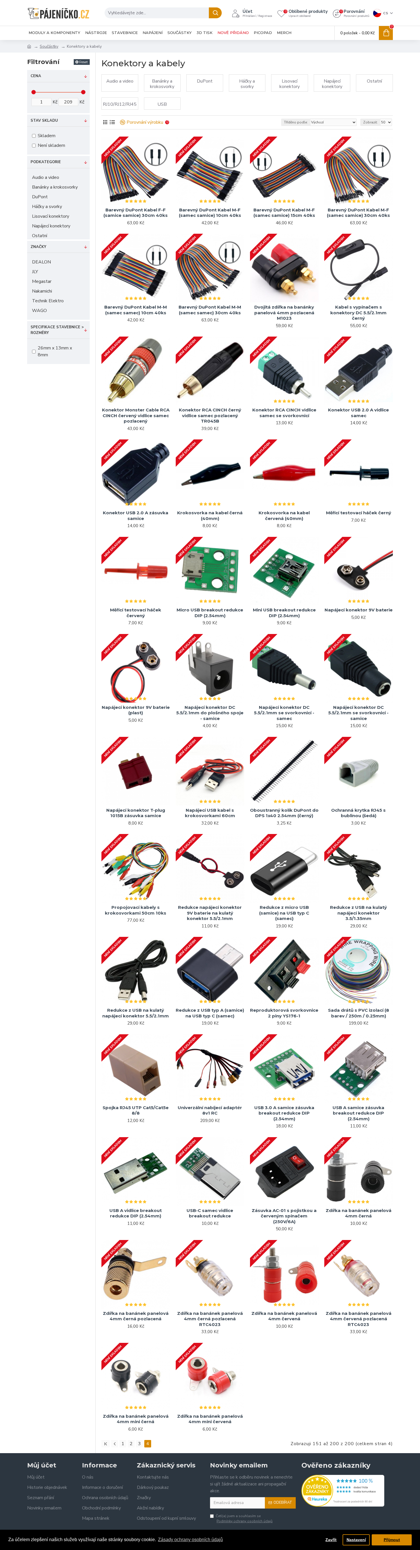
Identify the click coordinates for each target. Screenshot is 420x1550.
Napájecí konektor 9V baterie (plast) (136, 710)
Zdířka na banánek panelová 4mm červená (284, 1316)
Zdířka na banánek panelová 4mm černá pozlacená (136, 1316)
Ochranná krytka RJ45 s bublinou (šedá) (358, 813)
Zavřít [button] (331, 1539)
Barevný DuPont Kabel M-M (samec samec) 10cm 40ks (135, 309)
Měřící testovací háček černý (358, 512)
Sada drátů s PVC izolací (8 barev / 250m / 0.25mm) (358, 1013)
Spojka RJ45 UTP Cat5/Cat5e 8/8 (136, 1110)
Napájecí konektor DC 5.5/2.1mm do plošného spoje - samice (209, 713)
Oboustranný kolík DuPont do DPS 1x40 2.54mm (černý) (284, 813)
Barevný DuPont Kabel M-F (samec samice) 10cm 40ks (210, 212)
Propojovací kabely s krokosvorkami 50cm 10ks (135, 910)
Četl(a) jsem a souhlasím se (244, 1518)
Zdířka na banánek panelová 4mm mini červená (210, 1419)
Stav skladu (44, 120)
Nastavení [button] (356, 1539)
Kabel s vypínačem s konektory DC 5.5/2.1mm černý (358, 312)
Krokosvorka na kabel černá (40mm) (210, 515)
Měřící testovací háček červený (135, 612)
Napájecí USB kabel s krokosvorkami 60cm (210, 813)
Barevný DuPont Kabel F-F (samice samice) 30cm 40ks (135, 212)
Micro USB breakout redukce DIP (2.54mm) (210, 612)
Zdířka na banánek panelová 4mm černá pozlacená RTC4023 (210, 1319)
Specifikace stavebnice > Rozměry (57, 330)
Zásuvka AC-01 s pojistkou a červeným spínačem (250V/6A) (284, 1216)
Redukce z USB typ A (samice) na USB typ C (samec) (210, 1013)
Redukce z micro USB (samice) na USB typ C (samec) (284, 913)
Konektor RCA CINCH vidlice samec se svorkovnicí (284, 412)
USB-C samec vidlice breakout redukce (210, 1213)
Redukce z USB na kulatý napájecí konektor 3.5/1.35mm (358, 913)
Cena (36, 76)
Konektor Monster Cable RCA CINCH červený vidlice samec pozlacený (135, 415)
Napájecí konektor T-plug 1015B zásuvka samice (135, 813)
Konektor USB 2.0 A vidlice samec (358, 412)
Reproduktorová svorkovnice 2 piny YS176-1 (284, 1013)
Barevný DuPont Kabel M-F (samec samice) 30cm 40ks (358, 212)
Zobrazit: (370, 122)
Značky (38, 246)
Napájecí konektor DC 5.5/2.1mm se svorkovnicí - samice (358, 713)
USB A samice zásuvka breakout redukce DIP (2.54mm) (358, 1113)
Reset (83, 62)
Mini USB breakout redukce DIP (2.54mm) (284, 612)
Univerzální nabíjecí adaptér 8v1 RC (210, 1110)
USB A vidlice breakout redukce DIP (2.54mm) (135, 1213)
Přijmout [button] (392, 1539)
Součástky (49, 46)
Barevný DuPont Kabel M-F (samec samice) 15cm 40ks (284, 212)
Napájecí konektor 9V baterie (359, 610)
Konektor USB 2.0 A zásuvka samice (135, 515)
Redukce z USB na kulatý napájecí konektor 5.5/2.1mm (135, 1013)
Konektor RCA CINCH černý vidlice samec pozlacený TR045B (210, 415)
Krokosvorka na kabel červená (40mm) (284, 515)
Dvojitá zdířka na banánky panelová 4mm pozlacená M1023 (284, 312)
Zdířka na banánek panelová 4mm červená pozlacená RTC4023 (358, 1319)
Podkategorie (46, 162)
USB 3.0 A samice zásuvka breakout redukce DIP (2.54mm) (284, 1113)
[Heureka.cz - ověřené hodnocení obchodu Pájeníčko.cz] (342, 1491)
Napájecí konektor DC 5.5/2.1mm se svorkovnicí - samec (284, 713)
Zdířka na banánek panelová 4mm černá (358, 1213)
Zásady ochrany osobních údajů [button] (190, 1539)
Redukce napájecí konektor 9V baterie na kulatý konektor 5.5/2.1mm (210, 913)
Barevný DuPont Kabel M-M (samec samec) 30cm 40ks (210, 309)
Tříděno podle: (296, 122)
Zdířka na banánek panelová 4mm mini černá (136, 1419)
